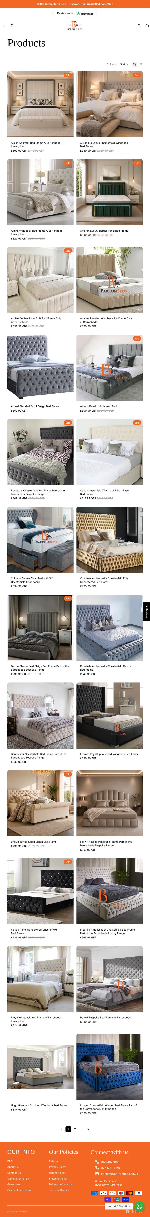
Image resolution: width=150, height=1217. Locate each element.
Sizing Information (18, 1178)
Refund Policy (57, 1172)
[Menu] (4, 25)
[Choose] (68, 831)
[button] (124, 64)
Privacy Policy (57, 1166)
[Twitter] (140, 1211)
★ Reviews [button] (146, 611)
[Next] (88, 1129)
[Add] (68, 131)
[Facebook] (127, 1211)
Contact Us (14, 1172)
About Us (12, 1166)
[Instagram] (134, 1211)
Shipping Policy (58, 1178)
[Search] (12, 26)
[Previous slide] (4, 4)
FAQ (9, 1161)
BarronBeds (22, 1211)
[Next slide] (146, 4)
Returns (53, 1161)
